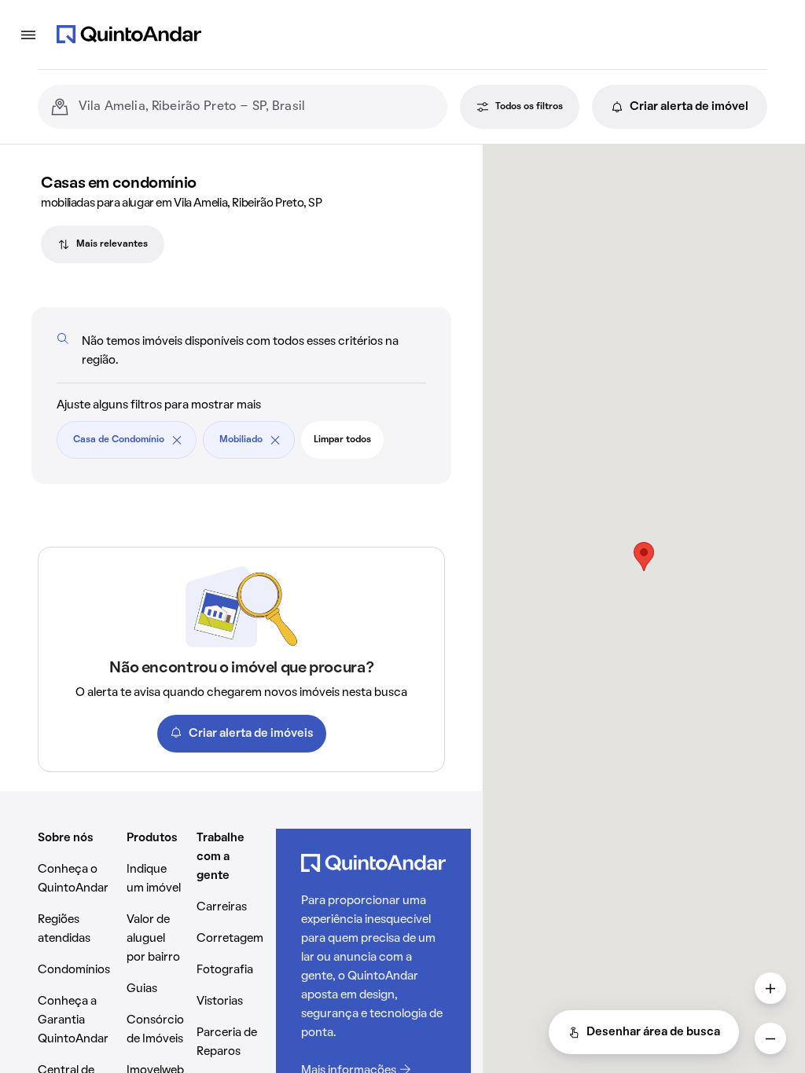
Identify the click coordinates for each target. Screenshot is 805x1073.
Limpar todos (342, 440)
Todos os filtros (529, 107)
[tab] (102, 244)
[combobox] (257, 106)
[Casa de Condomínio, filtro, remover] (177, 440)
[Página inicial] (129, 34)
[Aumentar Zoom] (770, 988)
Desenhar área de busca (653, 1032)
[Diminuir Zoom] (770, 1038)
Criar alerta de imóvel (689, 106)
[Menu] (28, 34)
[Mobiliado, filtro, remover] (275, 440)
